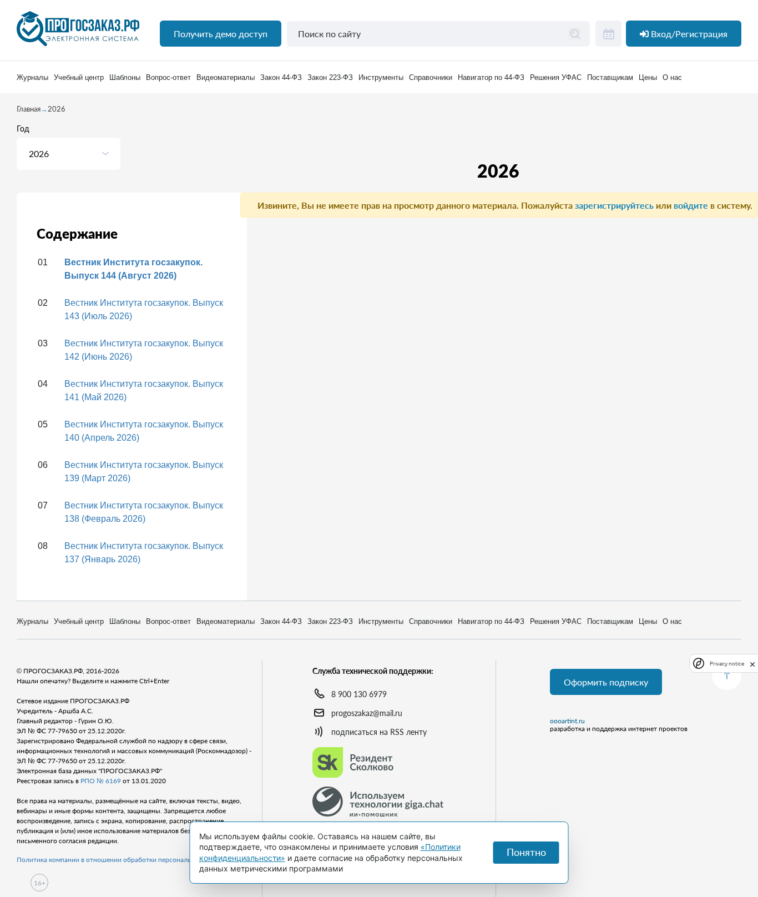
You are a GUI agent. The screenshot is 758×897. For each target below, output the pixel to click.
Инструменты (380, 77)
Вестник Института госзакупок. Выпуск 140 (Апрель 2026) (143, 431)
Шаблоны (124, 77)
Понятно (526, 852)
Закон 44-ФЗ (281, 77)
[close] (752, 663)
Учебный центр (79, 77)
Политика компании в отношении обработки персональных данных (122, 859)
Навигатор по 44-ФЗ (491, 77)
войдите (691, 205)
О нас (672, 77)
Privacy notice (727, 664)
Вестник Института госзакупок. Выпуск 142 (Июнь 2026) (143, 350)
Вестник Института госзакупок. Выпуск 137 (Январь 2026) (143, 552)
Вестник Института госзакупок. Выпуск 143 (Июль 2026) (143, 309)
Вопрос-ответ (168, 77)
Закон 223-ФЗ (330, 77)
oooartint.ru (567, 721)
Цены (648, 77)
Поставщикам (610, 77)
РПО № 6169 (100, 781)
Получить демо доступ (220, 33)
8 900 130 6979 (359, 694)
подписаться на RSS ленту (379, 732)
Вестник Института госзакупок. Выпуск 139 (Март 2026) (143, 471)
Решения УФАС (556, 77)
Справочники (430, 77)
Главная (29, 108)
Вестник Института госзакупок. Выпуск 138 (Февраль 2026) (143, 512)
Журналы (32, 77)
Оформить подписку (606, 682)
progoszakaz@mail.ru (366, 713)
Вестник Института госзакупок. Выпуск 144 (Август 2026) (133, 269)
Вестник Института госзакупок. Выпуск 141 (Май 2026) (143, 390)
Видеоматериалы (225, 77)
